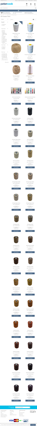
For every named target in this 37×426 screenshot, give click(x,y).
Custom (11, 19)
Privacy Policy (21, 414)
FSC (19, 411)
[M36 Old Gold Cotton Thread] (16, 281)
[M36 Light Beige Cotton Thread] (16, 175)
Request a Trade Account (21, 0)
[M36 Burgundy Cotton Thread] (16, 387)
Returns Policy (21, 413)
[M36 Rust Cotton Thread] (16, 323)
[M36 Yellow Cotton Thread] (30, 154)
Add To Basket (16, 40)
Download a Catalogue (4, 414)
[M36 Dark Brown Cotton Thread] (16, 366)
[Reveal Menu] (18, 11)
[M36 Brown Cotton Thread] (16, 260)
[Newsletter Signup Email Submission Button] (29, 407)
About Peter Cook (3, 411)
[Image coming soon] (16, 48)
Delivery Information (21, 412)
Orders (11, 412)
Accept (33, 424)
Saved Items (11, 413)
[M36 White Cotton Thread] (16, 111)
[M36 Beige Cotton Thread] (16, 217)
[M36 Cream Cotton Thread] (16, 154)
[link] (30, 412)
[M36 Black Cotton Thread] (30, 111)
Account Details (12, 411)
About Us (16, 0)
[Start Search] (35, 8)
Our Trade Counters (30, 0)
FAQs (26, 0)
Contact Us (35, 0)
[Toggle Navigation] (18, 10)
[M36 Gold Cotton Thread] (30, 281)
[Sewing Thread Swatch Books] (16, 90)
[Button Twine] (30, 48)
